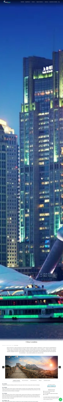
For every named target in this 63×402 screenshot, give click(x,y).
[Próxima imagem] (60, 367)
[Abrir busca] (59, 1)
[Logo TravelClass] (6, 2)
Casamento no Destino (53, 1)
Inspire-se (46, 1)
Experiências (27, 1)
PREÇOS (40, 380)
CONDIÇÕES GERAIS (47, 380)
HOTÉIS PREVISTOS (33, 380)
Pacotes (33, 1)
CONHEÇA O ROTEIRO (16, 380)
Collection (22, 1)
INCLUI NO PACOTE (25, 380)
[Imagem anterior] (3, 367)
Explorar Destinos (40, 1)
